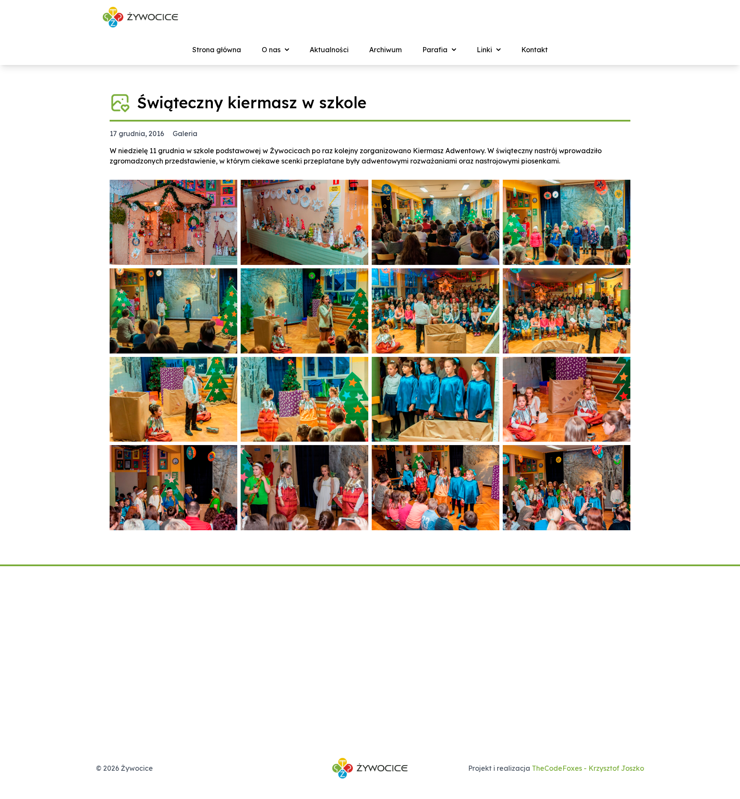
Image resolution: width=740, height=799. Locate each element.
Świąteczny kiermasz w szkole (252, 102)
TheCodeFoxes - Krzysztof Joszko (588, 768)
